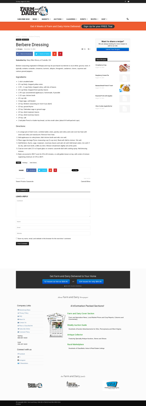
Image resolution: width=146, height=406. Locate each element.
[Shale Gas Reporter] (73, 387)
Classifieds (70, 19)
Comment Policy (24, 332)
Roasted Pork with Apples (103, 96)
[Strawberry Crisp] (124, 67)
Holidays (19, 39)
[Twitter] (128, 1)
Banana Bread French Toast (104, 85)
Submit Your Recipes (113, 49)
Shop (103, 19)
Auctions (58, 19)
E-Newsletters (23, 363)
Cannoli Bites (85, 181)
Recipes (94, 19)
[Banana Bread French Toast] (124, 88)
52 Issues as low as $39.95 (56, 282)
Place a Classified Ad (25, 325)
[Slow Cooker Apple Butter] (124, 109)
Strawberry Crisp (100, 65)
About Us (22, 319)
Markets (45, 19)
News (35, 19)
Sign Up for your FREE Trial (98, 26)
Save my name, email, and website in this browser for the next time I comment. (44, 238)
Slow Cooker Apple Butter (103, 106)
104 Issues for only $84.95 (90, 282)
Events (83, 19)
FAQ (20, 316)
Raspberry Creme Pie (102, 75)
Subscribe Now (23, 19)
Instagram (22, 360)
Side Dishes (25, 39)
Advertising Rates (24, 310)
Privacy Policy (23, 313)
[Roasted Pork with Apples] (124, 98)
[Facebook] (125, 1)
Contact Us (22, 322)
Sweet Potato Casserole (24, 181)
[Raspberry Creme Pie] (124, 78)
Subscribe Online (24, 329)
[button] (127, 19)
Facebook (21, 354)
